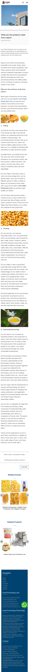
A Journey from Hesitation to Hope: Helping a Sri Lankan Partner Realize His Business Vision (13, 636)
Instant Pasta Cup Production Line (15, 554)
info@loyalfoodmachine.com (14, 655)
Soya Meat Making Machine (10, 605)
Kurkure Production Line (9, 599)
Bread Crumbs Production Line (11, 606)
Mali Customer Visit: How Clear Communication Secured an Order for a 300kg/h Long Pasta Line (13, 631)
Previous (1, 495)
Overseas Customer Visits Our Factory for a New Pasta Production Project (13, 624)
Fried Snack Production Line (10, 603)
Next (27, 495)
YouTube (5, 585)
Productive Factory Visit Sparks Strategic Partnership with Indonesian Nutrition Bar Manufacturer (13, 620)
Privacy (4, 581)
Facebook (5, 583)
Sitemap (4, 589)
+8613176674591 (10, 649)
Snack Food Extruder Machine (11, 597)
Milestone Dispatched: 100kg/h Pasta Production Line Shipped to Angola (15, 508)
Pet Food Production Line (9, 601)
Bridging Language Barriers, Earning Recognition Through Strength (12, 627)
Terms (4, 580)
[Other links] (27, 2)
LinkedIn (4, 587)
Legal (4, 578)
